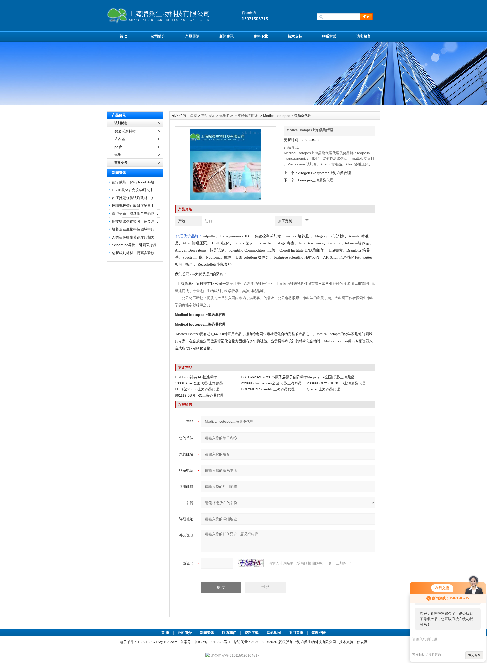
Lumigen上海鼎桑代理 (315, 180)
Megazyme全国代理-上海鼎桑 (330, 377)
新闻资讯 (226, 36)
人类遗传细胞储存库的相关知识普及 (140, 237)
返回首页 (296, 633)
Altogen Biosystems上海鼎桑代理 (324, 173)
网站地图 (274, 633)
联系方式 (329, 36)
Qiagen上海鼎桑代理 (323, 389)
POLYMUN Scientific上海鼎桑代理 (268, 389)
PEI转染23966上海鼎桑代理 (197, 389)
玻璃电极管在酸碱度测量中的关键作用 (142, 206)
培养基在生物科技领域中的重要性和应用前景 (147, 229)
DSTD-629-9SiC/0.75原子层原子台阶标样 (274, 377)
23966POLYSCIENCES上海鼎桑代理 (336, 383)
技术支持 (295, 36)
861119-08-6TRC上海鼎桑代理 (199, 395)
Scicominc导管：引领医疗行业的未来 (141, 245)
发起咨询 (474, 655)
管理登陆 (318, 633)
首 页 (124, 36)
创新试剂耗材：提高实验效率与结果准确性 (145, 253)
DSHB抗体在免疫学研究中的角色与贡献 (143, 190)
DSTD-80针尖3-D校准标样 (196, 377)
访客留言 (363, 36)
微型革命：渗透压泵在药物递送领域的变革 (145, 213)
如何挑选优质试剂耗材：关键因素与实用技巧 (147, 198)
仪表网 (362, 642)
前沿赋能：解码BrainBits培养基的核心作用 (145, 182)
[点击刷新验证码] (251, 563)
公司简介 (158, 36)
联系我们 (229, 633)
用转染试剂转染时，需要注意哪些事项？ (144, 221)
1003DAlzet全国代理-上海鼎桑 (199, 383)
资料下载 (261, 36)
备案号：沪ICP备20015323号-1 (205, 642)
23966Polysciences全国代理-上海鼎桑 (271, 383)
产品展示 (192, 36)
